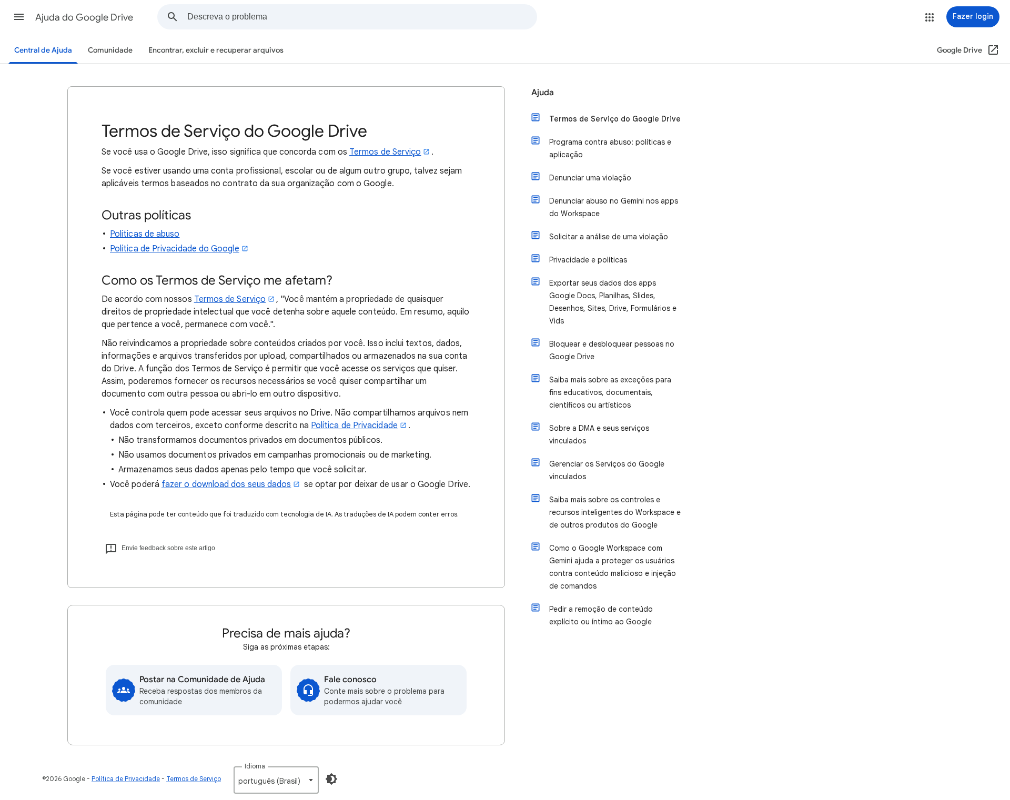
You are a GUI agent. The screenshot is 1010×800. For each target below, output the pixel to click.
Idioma (255, 766)
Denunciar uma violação (590, 178)
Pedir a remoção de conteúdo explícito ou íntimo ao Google (601, 615)
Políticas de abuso (144, 234)
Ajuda (542, 92)
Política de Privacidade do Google (174, 249)
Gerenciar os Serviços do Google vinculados (606, 470)
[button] (19, 16)
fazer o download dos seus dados (226, 484)
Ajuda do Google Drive (84, 17)
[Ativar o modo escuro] (331, 779)
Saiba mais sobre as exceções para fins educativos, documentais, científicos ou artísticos (610, 392)
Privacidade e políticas (588, 260)
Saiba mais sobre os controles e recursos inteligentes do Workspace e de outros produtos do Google (615, 512)
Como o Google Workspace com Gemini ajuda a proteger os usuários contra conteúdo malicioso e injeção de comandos (612, 567)
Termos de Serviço (385, 152)
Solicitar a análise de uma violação (608, 236)
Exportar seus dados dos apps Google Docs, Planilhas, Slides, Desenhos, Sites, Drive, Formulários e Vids (612, 302)
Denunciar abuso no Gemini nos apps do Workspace (613, 207)
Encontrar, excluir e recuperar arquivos (216, 50)
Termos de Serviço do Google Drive (615, 119)
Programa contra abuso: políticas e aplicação (610, 148)
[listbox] (276, 780)
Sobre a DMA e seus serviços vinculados (599, 434)
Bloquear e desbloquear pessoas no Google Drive (611, 350)
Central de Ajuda (43, 50)
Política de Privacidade (354, 425)
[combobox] (362, 17)
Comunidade (110, 50)
